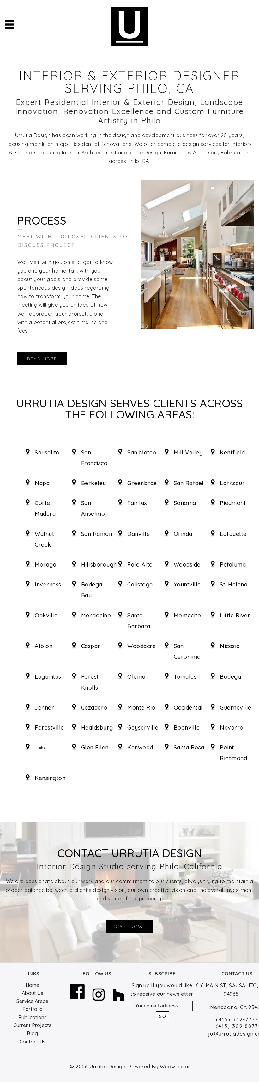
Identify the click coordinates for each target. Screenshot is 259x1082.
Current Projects (32, 1025)
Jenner (44, 707)
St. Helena (233, 584)
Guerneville (235, 707)
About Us (32, 993)
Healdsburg (97, 727)
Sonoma (185, 503)
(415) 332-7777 (237, 1019)
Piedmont (233, 503)
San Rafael (189, 483)
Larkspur (232, 483)
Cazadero (94, 707)
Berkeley (93, 483)
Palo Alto (140, 564)
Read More (42, 359)
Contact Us (32, 1041)
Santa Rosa (189, 747)
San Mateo (141, 452)
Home (32, 985)
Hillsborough (99, 564)
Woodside (187, 564)
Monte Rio (141, 707)
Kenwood (140, 747)
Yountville (187, 584)
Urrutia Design (107, 1066)
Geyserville (143, 727)
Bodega (230, 676)
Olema (136, 676)
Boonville (187, 727)
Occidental (188, 707)
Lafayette (233, 534)
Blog (32, 1033)
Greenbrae (142, 483)
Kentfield (232, 452)
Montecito (187, 615)
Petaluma (233, 564)
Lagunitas (48, 676)
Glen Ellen (95, 747)
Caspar (90, 646)
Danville (138, 534)
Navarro (232, 727)
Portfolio (32, 1009)
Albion (43, 646)
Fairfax (137, 503)
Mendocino (96, 615)
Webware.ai (174, 1066)
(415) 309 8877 (237, 1026)
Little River (235, 615)
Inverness (48, 584)
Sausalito (47, 452)
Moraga (45, 564)
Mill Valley (188, 452)
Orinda (183, 534)
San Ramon (96, 534)
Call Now (129, 926)
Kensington (50, 778)
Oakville (46, 615)
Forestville (49, 727)
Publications (32, 1017)
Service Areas (32, 1001)
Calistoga (140, 584)
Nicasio (230, 646)
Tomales (185, 676)
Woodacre (141, 646)
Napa (42, 483)
